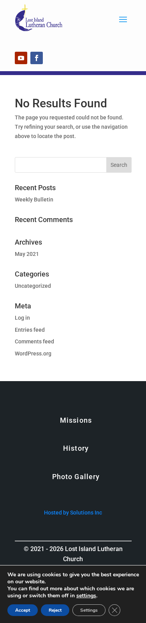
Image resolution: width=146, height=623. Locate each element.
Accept (22, 610)
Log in (22, 318)
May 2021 (27, 254)
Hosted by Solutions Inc (73, 512)
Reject (55, 610)
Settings (89, 610)
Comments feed (34, 341)
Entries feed (30, 330)
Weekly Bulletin (34, 199)
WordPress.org (33, 353)
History (76, 448)
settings (86, 595)
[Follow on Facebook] (36, 58)
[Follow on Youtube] (21, 58)
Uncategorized (33, 286)
